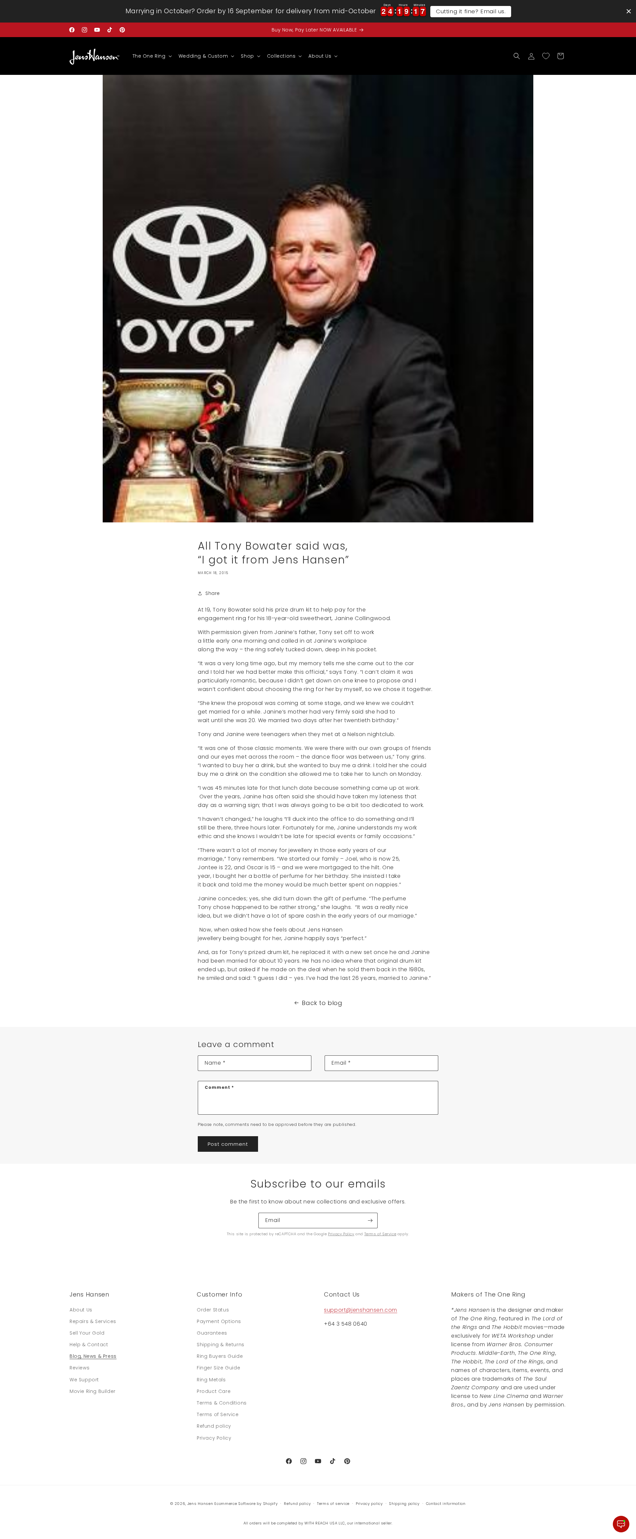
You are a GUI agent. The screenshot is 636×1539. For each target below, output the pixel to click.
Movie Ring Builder (93, 1391)
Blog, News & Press (93, 1356)
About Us (81, 1309)
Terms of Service (380, 1234)
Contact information (446, 1503)
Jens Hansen (200, 1503)
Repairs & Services (93, 1321)
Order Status (213, 1309)
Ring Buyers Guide (220, 1356)
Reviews (79, 1367)
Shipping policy (404, 1503)
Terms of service (333, 1503)
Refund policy (214, 1426)
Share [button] (212, 593)
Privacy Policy (341, 1234)
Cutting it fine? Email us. (471, 11)
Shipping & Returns (220, 1344)
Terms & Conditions (222, 1403)
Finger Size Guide (218, 1367)
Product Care (214, 1391)
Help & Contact (89, 1344)
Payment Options (219, 1321)
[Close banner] (629, 11)
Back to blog (322, 1003)
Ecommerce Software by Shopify (246, 1503)
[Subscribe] (370, 1220)
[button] (152, 56)
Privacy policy (369, 1503)
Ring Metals (211, 1379)
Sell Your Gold (87, 1333)
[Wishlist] (546, 56)
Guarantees (212, 1333)
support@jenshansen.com (360, 1310)
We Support (84, 1379)
